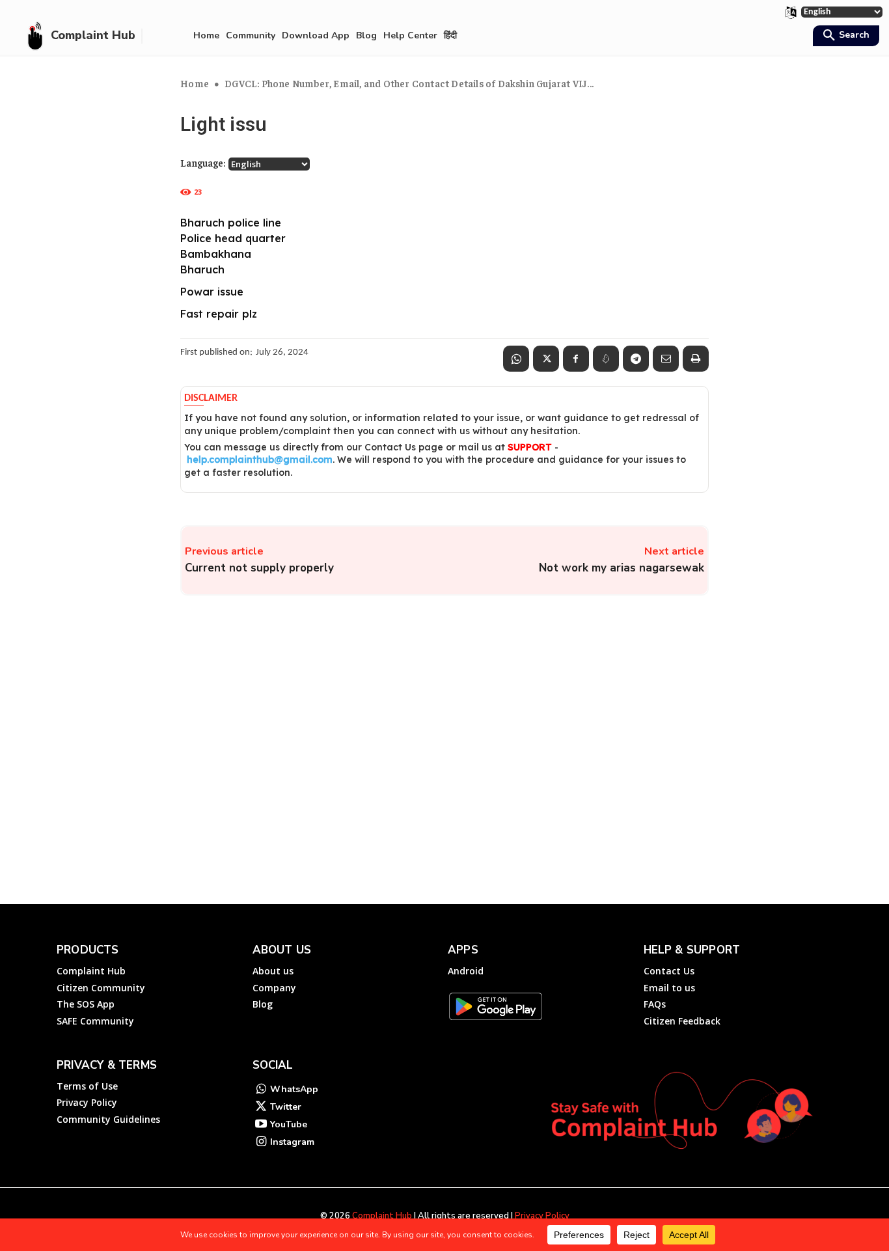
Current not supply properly (259, 567)
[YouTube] (261, 1125)
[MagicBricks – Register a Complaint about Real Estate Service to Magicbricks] (644, 708)
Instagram (292, 1142)
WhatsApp (294, 1089)
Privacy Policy (542, 1216)
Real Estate (608, 736)
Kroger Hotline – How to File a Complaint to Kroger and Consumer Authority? (504, 814)
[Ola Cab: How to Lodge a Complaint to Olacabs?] (382, 708)
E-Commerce (347, 855)
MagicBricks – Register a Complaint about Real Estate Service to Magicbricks (771, 694)
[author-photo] (196, 752)
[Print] (696, 359)
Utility (72, 855)
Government (609, 855)
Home (194, 83)
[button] (844, 36)
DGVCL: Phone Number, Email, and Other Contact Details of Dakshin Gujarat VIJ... (409, 83)
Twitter (285, 1107)
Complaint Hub (382, 1216)
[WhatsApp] (516, 359)
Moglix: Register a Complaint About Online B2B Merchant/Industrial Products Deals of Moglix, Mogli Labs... (246, 706)
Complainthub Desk (242, 753)
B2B (69, 736)
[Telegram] (636, 359)
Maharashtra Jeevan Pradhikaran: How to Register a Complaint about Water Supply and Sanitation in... (239, 819)
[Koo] (606, 359)
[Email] (666, 359)
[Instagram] (261, 1142)
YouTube (288, 1124)
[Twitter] (546, 359)
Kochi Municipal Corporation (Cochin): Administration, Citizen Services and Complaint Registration (771, 819)
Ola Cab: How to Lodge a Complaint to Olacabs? (507, 688)
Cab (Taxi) (342, 736)
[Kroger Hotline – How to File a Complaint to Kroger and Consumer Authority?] (382, 827)
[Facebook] (576, 359)
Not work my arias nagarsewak (621, 567)
